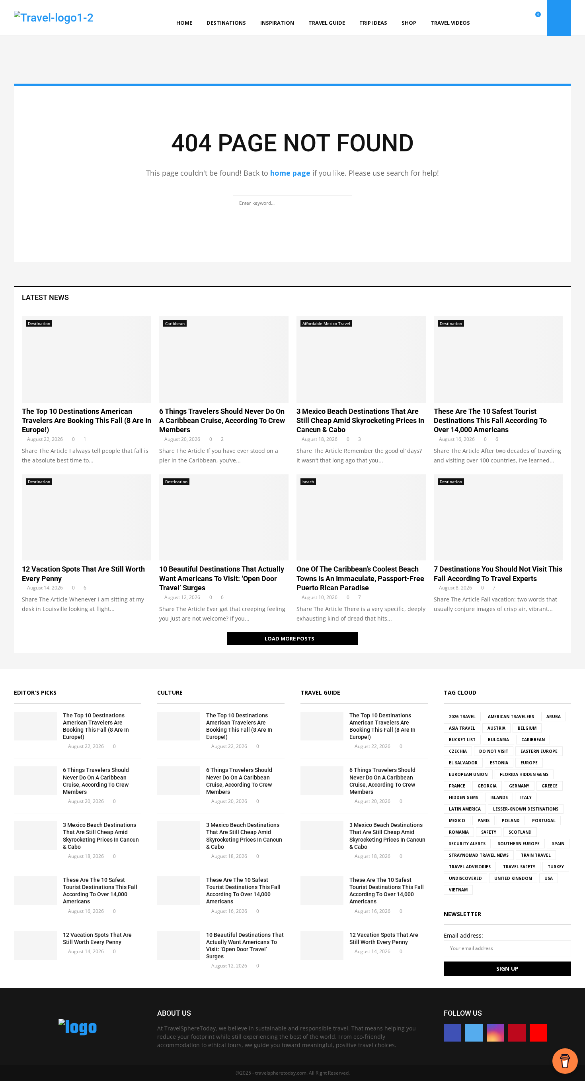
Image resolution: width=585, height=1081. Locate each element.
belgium (527, 728)
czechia (458, 751)
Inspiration (277, 22)
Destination (39, 323)
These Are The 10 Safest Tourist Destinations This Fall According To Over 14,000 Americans (490, 420)
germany (519, 786)
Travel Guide (326, 22)
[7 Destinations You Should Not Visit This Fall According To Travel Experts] (498, 517)
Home (184, 22)
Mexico (457, 820)
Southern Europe (519, 843)
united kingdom (513, 878)
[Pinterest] (519, 18)
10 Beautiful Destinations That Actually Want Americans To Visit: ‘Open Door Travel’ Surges (221, 578)
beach (308, 481)
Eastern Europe (539, 751)
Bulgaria (498, 739)
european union (468, 774)
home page (290, 173)
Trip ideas (373, 22)
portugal (544, 820)
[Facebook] (493, 18)
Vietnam (458, 890)
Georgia (487, 786)
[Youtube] (528, 18)
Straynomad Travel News (479, 855)
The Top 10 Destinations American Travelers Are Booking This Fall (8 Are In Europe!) (86, 420)
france (457, 786)
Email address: (463, 935)
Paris (483, 820)
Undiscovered (465, 878)
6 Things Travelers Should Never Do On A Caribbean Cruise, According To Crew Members (222, 420)
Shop (409, 22)
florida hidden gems (524, 774)
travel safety (519, 867)
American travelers (511, 716)
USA (548, 878)
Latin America (465, 809)
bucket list (462, 739)
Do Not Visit (493, 751)
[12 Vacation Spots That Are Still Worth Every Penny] (86, 517)
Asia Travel (462, 728)
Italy (526, 797)
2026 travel (462, 716)
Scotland (520, 832)
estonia (499, 763)
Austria (496, 728)
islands (499, 797)
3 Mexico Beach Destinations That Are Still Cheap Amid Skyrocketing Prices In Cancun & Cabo (360, 420)
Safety (488, 832)
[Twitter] (502, 18)
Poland (511, 820)
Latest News (45, 297)
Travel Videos (450, 22)
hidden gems (463, 797)
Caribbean (175, 323)
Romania (459, 832)
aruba (553, 716)
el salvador (463, 763)
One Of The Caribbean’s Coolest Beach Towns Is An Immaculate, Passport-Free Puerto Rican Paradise (360, 578)
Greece (550, 786)
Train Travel (536, 855)
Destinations (226, 22)
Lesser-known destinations (525, 809)
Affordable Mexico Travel (326, 323)
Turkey (556, 867)
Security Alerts (467, 843)
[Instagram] (511, 18)
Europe (529, 763)
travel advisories (470, 867)
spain (558, 843)
